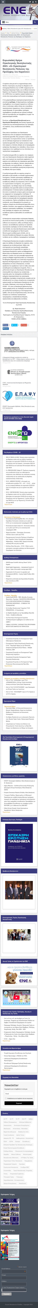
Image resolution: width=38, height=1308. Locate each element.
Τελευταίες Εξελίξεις (15, 78)
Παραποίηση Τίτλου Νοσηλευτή (13, 1161)
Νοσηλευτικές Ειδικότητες (11, 1157)
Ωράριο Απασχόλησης (10, 1183)
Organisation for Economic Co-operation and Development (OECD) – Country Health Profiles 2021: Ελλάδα (20, 574)
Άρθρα (31, 1119)
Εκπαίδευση (26, 1141)
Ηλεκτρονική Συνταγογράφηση (24, 1151)
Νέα (22, 76)
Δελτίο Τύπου (20, 1135)
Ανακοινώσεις (8, 1125)
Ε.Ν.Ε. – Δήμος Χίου (9, 1039)
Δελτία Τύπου (17, 76)
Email (33, 79)
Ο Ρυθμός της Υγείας (27, 1157)
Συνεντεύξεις (7, 1170)
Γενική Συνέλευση (9, 1135)
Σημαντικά (26, 76)
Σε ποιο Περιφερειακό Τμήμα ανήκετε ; (13, 1287)
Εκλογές (17, 1141)
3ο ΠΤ (11, 1119)
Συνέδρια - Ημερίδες (11, 595)
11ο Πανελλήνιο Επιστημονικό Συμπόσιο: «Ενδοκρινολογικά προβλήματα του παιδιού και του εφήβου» (20, 620)
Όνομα (4, 1275)
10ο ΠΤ (24, 1119)
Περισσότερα (8, 504)
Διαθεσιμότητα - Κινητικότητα (24, 1138)
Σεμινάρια (22, 1164)
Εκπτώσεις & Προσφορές (12, 517)
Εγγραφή (19, 1103)
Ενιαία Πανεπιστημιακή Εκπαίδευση (14, 1148)
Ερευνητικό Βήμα (10, 706)
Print (28, 79)
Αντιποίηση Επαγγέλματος (21, 1125)
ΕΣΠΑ (11, 1141)
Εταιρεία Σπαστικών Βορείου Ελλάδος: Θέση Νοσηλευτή (19, 792)
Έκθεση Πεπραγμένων (10, 1122)
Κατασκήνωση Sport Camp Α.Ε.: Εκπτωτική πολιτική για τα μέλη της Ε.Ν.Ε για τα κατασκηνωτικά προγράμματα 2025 (20, 528)
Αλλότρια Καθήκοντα (25, 1122)
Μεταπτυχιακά (27, 1154)
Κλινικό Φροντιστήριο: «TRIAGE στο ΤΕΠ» (15, 1056)
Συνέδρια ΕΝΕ (25, 1167)
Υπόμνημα (19, 1177)
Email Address (14, 1268)
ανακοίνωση (22, 1183)
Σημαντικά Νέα (6, 78)
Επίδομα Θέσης (8, 1151)
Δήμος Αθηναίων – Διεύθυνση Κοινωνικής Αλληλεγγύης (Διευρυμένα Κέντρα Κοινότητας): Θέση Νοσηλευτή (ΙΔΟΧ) (19, 788)
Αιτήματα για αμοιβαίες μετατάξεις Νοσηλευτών (19, 678)
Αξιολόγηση (7, 1128)
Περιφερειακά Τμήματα (10, 1164)
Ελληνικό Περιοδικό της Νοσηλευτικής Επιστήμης (18, 1144)
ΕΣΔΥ (5, 1141)
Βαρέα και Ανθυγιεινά (10, 1132)
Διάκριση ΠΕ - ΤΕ (9, 1138)
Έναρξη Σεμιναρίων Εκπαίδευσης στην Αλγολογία (17, 1053)
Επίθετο (4, 1281)
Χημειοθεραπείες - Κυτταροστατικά (14, 1180)
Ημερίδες (6, 1154)
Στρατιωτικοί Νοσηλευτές (11, 1167)
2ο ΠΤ (5, 1119)
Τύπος (5, 1173)
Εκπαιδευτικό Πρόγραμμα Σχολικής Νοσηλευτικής (17, 1063)
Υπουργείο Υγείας (9, 1177)
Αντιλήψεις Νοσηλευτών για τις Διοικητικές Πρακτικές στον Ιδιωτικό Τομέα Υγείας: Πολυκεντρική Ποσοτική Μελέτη (20, 719)
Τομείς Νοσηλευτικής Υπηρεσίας (22, 1170)
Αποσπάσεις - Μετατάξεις (20, 1128)
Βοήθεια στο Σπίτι (23, 1132)
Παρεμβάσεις (28, 1161)
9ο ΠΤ (17, 1119)
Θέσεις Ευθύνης (16, 1154)
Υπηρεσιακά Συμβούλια (17, 1173)
